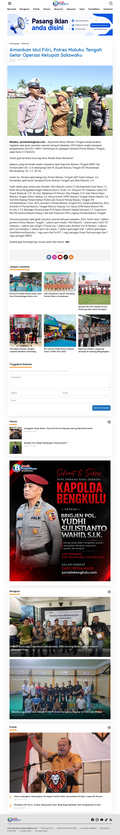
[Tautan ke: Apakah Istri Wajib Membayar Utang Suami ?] (16, 447)
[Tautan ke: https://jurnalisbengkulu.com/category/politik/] (109, 727)
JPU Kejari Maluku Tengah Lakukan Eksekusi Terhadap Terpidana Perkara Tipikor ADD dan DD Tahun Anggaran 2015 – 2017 (25, 350)
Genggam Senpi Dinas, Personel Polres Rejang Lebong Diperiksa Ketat (58, 428)
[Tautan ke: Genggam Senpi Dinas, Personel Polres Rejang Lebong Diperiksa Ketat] (16, 432)
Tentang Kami (47, 828)
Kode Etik (11, 831)
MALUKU (13, 61)
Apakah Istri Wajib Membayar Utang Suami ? (45, 443)
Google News (41, 831)
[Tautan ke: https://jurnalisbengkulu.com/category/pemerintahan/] (109, 592)
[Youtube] (60, 257)
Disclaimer (104, 828)
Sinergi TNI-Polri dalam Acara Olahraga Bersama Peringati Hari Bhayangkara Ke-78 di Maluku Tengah (92, 308)
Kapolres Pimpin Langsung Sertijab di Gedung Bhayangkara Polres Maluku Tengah (94, 350)
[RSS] (71, 257)
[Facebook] (49, 257)
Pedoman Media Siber (67, 828)
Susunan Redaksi (88, 828)
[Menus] (9, 3)
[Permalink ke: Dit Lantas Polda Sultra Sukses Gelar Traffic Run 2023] (60, 330)
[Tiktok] (66, 257)
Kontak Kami (25, 831)
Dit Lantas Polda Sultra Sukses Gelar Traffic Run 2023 (59, 350)
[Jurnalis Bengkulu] (60, 3)
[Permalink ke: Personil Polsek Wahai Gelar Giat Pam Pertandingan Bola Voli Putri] (26, 281)
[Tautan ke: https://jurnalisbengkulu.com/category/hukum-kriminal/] (109, 422)
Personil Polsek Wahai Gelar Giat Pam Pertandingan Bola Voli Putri (25, 295)
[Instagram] (54, 257)
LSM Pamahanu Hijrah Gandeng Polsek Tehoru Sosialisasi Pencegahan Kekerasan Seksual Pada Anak (59, 295)
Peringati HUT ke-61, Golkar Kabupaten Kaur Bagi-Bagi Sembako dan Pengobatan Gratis (57, 805)
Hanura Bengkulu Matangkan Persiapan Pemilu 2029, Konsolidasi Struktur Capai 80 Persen (58, 796)
